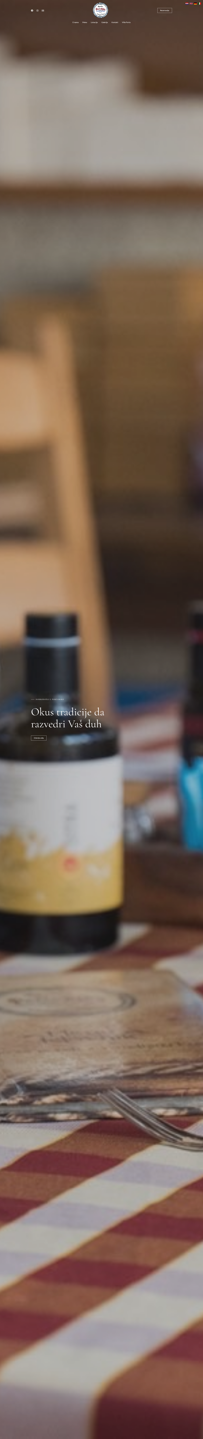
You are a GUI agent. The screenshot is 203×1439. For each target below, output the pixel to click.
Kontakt (114, 22)
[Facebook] (32, 11)
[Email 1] (43, 11)
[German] (195, 3)
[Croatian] (186, 3)
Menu (84, 22)
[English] (191, 3)
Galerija (104, 22)
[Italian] (199, 3)
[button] (164, 10)
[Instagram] (37, 11)
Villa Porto (126, 22)
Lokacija (94, 22)
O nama (75, 22)
